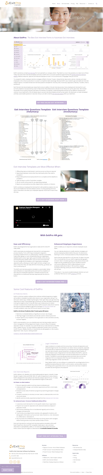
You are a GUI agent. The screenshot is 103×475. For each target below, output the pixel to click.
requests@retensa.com (16, 458)
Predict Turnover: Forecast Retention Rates (53, 449)
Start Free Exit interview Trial (50, 436)
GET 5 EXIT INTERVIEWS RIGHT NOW (50, 200)
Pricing (72, 3)
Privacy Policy (89, 472)
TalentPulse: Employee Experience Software (53, 462)
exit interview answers (48, 306)
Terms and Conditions (75, 472)
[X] (14, 461)
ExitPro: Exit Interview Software (50, 460)
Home (53, 3)
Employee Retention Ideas (80, 449)
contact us (74, 274)
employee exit (49, 398)
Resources (82, 3)
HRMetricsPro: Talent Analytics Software (52, 457)
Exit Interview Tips (78, 447)
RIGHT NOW (7, 470)
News (83, 472)
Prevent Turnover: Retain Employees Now (53, 452)
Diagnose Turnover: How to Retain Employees (54, 447)
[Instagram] (10, 461)
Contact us (91, 3)
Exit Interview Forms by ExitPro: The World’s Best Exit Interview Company (51, 15)
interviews (55, 398)
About (58, 3)
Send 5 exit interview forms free (50, 282)
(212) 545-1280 (15, 456)
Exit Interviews (65, 3)
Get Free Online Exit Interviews (50, 103)
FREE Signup (51, 23)
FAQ (77, 3)
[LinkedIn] (18, 461)
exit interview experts (58, 94)
